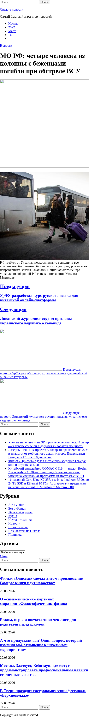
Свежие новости (11, 9)
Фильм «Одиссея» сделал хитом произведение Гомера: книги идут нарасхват (41, 580)
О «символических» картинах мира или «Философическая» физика (33, 601)
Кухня (12, 516)
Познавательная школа (24, 531)
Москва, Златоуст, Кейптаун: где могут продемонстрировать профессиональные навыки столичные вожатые (44, 670)
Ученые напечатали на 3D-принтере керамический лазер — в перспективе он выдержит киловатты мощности (48, 444)
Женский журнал (20, 512)
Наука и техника (20, 519)
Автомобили (17, 504)
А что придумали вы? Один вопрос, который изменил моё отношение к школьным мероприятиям (41, 645)
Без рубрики (17, 508)
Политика (15, 534)
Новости (6, 45)
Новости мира (18, 527)
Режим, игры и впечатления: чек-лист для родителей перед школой (38, 621)
